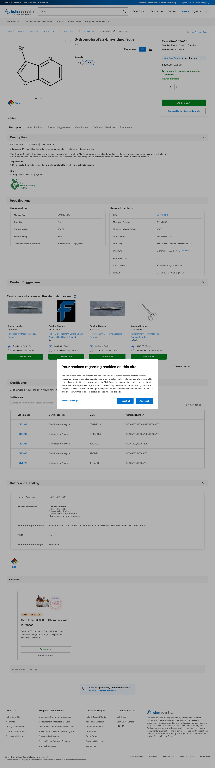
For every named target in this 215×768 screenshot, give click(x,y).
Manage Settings (70, 400)
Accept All (144, 401)
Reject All (125, 401)
